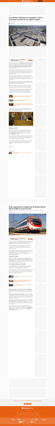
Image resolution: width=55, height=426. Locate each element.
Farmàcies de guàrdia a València (23, 414)
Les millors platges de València (31, 414)
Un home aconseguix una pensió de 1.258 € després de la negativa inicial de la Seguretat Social (23, 285)
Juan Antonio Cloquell (12, 23)
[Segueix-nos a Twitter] (13, 1)
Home (9, 3)
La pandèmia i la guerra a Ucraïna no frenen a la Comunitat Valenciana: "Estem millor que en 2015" (21, 153)
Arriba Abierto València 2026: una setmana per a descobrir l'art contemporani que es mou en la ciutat (22, 100)
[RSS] (15, 1)
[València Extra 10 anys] (27, 408)
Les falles (17, 414)
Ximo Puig (11, 148)
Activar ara (30, 60)
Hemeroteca (37, 414)
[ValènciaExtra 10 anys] (27, 1)
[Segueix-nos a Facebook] (12, 1)
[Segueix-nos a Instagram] (14, 1)
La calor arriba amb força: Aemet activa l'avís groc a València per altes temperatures (23, 277)
